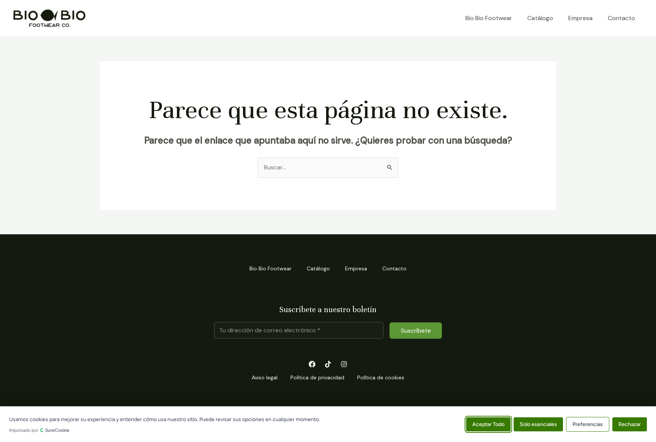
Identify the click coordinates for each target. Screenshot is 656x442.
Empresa (580, 18)
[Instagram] (344, 364)
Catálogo (540, 18)
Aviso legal (265, 377)
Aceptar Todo (488, 424)
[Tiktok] (328, 364)
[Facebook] (312, 364)
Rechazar (629, 424)
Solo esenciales (538, 424)
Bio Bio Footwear (488, 18)
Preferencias (587, 424)
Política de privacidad (317, 377)
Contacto (621, 18)
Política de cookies (380, 377)
